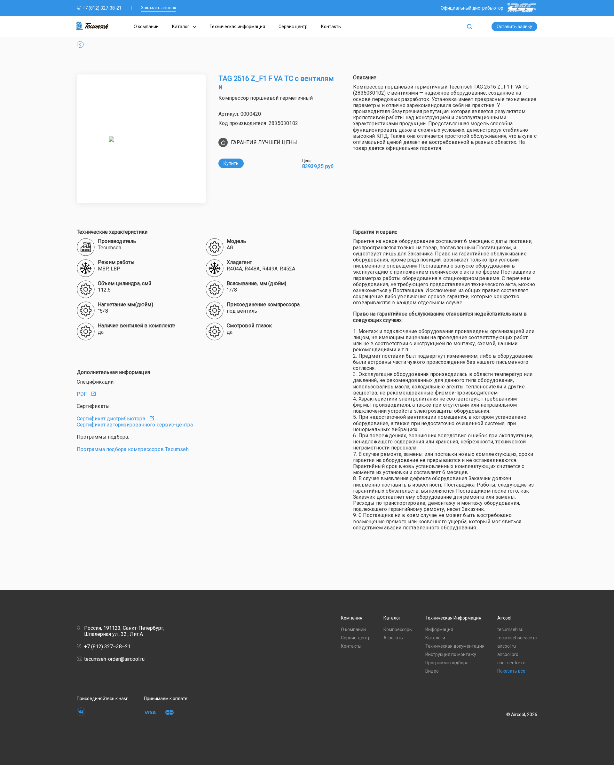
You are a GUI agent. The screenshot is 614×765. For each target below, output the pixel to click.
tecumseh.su (510, 629)
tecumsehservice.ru (517, 637)
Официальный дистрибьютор (472, 8)
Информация (439, 629)
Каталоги (435, 637)
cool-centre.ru (511, 662)
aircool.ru (506, 646)
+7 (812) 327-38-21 (102, 8)
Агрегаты (393, 637)
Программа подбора (446, 662)
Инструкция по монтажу (450, 654)
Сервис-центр (356, 637)
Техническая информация (237, 26)
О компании (146, 26)
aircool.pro (507, 654)
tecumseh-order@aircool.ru (114, 659)
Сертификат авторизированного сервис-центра (135, 425)
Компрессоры (398, 629)
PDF (82, 394)
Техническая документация (454, 646)
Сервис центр (293, 26)
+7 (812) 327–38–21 (107, 647)
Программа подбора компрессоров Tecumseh (133, 449)
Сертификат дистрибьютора (111, 419)
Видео (432, 671)
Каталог (181, 26)
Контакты (331, 26)
